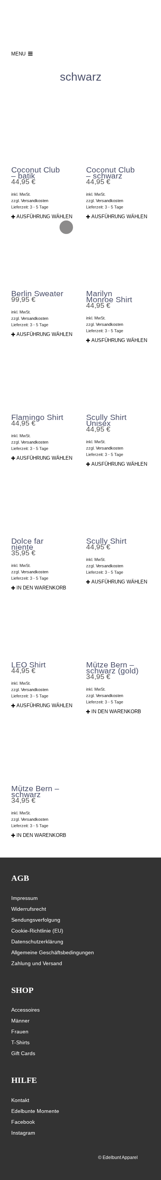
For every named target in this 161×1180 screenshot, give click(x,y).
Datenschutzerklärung (37, 942)
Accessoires (25, 1010)
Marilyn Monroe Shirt (109, 296)
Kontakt (20, 1100)
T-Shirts (20, 1042)
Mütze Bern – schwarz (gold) (112, 667)
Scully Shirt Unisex (106, 420)
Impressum (24, 898)
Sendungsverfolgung (35, 920)
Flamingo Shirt (37, 417)
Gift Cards (23, 1053)
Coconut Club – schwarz (110, 172)
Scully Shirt (106, 541)
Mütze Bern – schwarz (35, 791)
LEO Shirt (28, 664)
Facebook (23, 1122)
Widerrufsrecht (28, 909)
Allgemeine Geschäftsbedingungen (52, 952)
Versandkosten (34, 200)
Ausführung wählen (44, 216)
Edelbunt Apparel (120, 1157)
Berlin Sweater (37, 293)
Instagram (23, 1133)
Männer (20, 1021)
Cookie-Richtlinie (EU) (37, 931)
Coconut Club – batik (35, 172)
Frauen (19, 1032)
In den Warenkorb (41, 588)
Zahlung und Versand (36, 963)
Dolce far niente (27, 544)
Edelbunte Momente (35, 1111)
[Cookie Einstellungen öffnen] (13, 1170)
